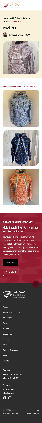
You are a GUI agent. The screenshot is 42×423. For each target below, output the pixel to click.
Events (5, 323)
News (5, 345)
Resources (7, 328)
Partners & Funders (10, 350)
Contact (6, 339)
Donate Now (10, 262)
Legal (37, 410)
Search (5, 355)
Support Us (7, 334)
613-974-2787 (8, 389)
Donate (6, 361)
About (5, 307)
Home (5, 18)
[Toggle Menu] (37, 5)
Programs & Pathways (11, 312)
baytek (36, 414)
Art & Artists (15, 18)
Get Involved (11, 272)
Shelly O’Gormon (19, 34)
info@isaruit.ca (8, 393)
